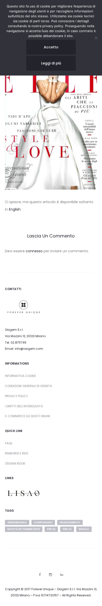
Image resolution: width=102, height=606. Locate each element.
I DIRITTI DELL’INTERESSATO (24, 406)
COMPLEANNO (43, 522)
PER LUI (67, 529)
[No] (95, 37)
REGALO (84, 529)
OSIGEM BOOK (15, 463)
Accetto (51, 47)
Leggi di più (51, 63)
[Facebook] (40, 574)
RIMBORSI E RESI (16, 453)
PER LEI (51, 529)
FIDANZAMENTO (70, 522)
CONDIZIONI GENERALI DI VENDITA (28, 386)
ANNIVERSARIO (17, 522)
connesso (34, 251)
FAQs (8, 443)
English (15, 209)
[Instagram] (50, 574)
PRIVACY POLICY (16, 396)
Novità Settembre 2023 (23, 529)
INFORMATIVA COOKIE (20, 376)
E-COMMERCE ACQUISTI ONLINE (27, 416)
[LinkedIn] (61, 574)
